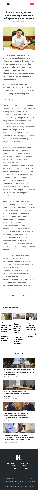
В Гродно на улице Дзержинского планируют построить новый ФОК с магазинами (16, 394)
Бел (32, 4)
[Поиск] (25, 4)
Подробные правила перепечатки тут (21, 486)
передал (18, 73)
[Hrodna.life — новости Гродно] (8, 4)
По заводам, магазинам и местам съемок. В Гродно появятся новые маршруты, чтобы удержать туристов (19, 372)
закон (14, 295)
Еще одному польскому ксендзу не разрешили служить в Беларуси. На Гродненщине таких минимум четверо (17, 416)
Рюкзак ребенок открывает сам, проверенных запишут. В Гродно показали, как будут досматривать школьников (19, 437)
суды (23, 295)
